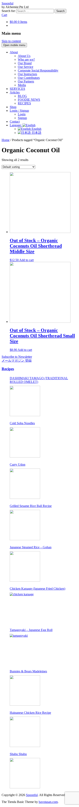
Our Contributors (29, 77)
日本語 (36, 132)
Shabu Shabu (18, 754)
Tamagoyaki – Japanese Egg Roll (31, 630)
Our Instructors (27, 74)
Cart (4, 15)
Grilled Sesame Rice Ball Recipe (31, 506)
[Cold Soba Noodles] (25, 442)
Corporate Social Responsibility (38, 70)
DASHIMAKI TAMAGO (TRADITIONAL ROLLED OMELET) (39, 380)
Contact (15, 121)
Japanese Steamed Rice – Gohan (30, 547)
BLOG (22, 96)
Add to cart (26, 260)
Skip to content (11, 41)
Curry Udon (17, 464)
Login (22, 114)
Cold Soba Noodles (22, 423)
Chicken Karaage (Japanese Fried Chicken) (37, 588)
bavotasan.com (48, 802)
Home (6, 140)
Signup (22, 118)
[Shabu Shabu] (25, 773)
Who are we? (26, 59)
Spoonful (7, 3)
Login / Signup (19, 110)
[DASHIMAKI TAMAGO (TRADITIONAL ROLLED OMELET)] (25, 401)
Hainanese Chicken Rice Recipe (30, 712)
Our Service (25, 67)
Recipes (8, 369)
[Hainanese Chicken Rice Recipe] (25, 732)
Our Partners (26, 81)
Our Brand (25, 63)
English (36, 129)
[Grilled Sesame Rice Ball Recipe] (25, 525)
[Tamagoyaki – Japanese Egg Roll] (25, 649)
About (14, 52)
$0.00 (18, 22)
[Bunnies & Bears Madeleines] (25, 690)
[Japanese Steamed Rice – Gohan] (25, 566)
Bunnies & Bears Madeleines (28, 671)
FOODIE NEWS (29, 99)
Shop (13, 107)
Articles (15, 92)
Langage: (16, 125)
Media (22, 85)
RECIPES (24, 103)
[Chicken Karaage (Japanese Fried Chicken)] (25, 608)
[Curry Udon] (25, 483)
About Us (24, 56)
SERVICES (17, 88)
